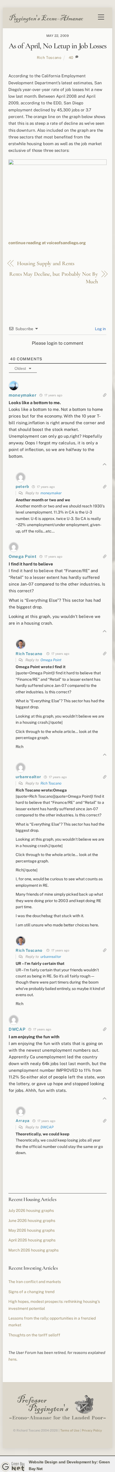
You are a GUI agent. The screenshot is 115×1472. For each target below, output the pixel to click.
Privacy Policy (92, 1430)
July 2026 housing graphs (31, 1210)
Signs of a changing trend (31, 1291)
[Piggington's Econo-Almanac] (46, 21)
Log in (100, 329)
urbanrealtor (50, 957)
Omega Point (50, 660)
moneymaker (51, 493)
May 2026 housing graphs (31, 1230)
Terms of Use (69, 1430)
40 (71, 57)
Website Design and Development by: (63, 1462)
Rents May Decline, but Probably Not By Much (53, 278)
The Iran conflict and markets (34, 1281)
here (12, 1359)
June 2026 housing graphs (31, 1220)
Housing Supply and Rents (46, 263)
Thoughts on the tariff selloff (34, 1335)
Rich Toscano (49, 57)
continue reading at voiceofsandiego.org (47, 242)
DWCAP (47, 1127)
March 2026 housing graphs (33, 1250)
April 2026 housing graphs (32, 1240)
